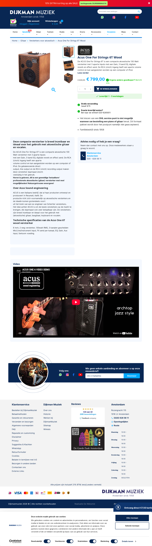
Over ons (47, 410)
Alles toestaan (132, 518)
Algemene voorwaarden (22, 425)
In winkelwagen (106, 89)
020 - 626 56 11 (94, 158)
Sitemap (47, 425)
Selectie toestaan (132, 526)
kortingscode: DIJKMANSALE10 (93, 3)
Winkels (46, 429)
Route (116, 425)
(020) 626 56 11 (121, 418)
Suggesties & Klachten (22, 444)
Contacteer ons (19, 467)
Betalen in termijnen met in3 (24, 459)
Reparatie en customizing (23, 433)
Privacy (15, 440)
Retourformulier (19, 452)
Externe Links (18, 471)
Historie (46, 414)
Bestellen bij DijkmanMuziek (24, 410)
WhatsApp (16, 448)
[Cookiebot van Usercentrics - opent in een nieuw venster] (15, 541)
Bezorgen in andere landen (24, 463)
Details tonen (127, 541)
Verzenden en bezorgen (22, 421)
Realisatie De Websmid (85, 504)
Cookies (15, 456)
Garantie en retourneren (22, 418)
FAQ (13, 429)
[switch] (69, 541)
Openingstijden (121, 421)
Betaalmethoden (19, 414)
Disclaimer (16, 437)
